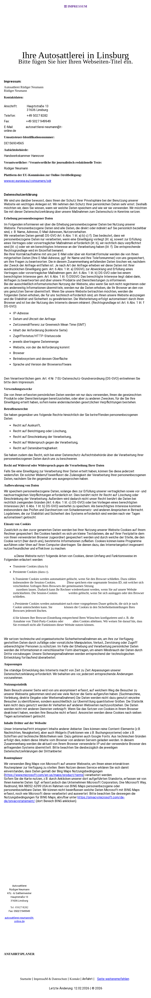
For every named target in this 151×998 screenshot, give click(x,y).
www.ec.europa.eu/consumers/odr (27, 181)
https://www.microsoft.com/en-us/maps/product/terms (44, 775)
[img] (75, 42)
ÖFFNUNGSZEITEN (19, 936)
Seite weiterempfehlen (113, 979)
